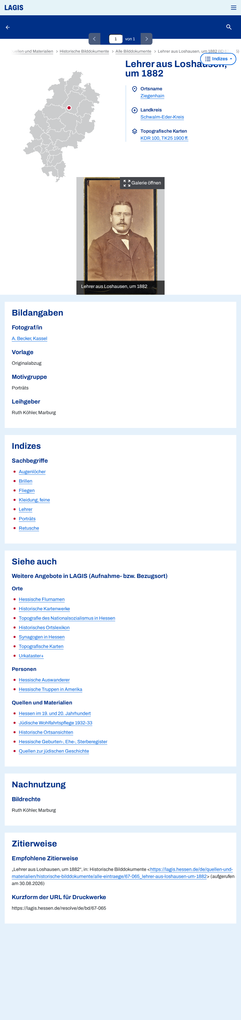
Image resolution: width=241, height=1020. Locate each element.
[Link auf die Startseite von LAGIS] (34, 7)
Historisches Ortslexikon (44, 627)
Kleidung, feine (34, 499)
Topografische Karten (41, 646)
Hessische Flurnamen (42, 599)
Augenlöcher (32, 471)
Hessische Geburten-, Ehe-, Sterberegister (63, 741)
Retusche (29, 528)
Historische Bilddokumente (84, 51)
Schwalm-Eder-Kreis (162, 116)
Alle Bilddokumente (133, 51)
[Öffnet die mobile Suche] (229, 27)
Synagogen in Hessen (42, 636)
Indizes (220, 58)
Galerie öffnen (145, 182)
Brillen (25, 481)
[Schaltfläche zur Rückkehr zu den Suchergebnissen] (8, 27)
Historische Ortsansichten (46, 732)
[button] (233, 7)
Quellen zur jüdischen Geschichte (54, 751)
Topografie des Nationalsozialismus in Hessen (67, 618)
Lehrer (25, 509)
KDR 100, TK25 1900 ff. (164, 138)
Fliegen (27, 490)
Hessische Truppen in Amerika (50, 689)
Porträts (27, 518)
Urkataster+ (31, 655)
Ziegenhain (152, 95)
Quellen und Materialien (31, 51)
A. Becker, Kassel (29, 338)
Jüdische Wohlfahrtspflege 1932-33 (55, 722)
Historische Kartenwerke (44, 608)
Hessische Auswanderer (44, 679)
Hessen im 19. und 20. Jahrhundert (55, 713)
